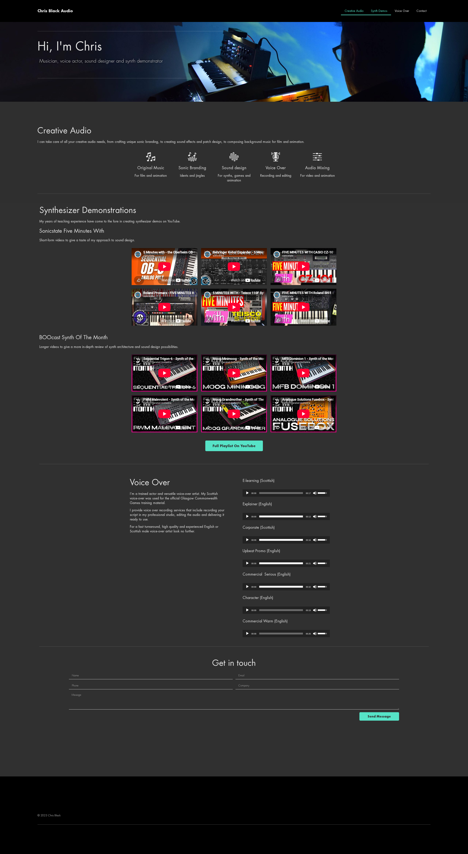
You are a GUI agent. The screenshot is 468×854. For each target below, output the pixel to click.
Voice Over (402, 11)
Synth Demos (379, 11)
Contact (421, 11)
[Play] (247, 493)
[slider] (281, 493)
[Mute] (315, 493)
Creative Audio (354, 11)
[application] (286, 493)
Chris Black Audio (55, 10)
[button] (234, 446)
